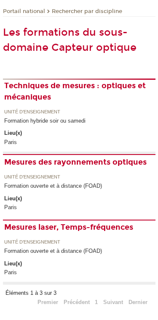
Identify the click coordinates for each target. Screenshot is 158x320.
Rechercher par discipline (87, 11)
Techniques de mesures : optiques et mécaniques (75, 91)
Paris (10, 142)
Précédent (77, 302)
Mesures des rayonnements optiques (75, 162)
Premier (47, 302)
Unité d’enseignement (32, 112)
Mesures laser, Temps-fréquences (68, 227)
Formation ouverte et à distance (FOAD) (53, 186)
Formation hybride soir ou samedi (45, 121)
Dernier (138, 302)
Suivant (113, 302)
